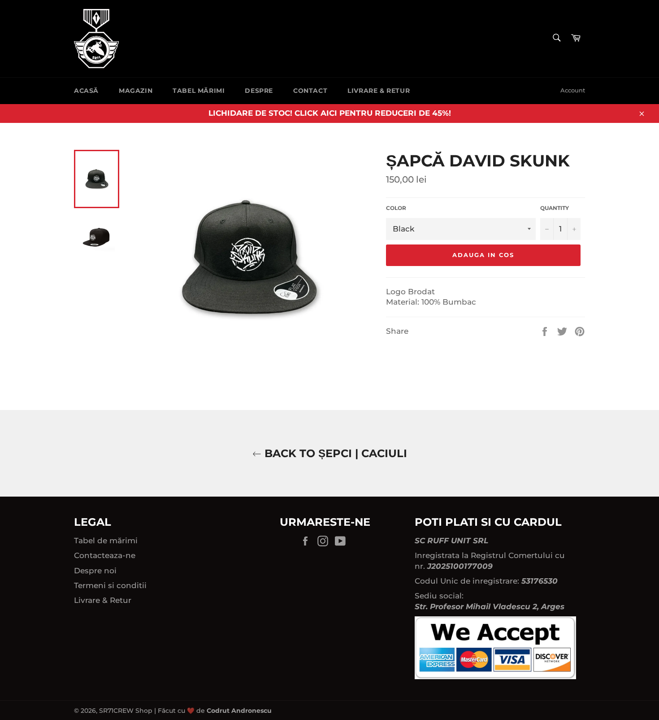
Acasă (86, 91)
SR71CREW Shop (125, 710)
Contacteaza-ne (104, 555)
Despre (259, 91)
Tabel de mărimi (106, 540)
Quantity (554, 208)
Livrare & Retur (378, 91)
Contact (310, 91)
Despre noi (95, 570)
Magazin (135, 91)
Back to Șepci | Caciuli (334, 453)
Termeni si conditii (110, 585)
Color (396, 208)
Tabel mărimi (199, 91)
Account (572, 90)
